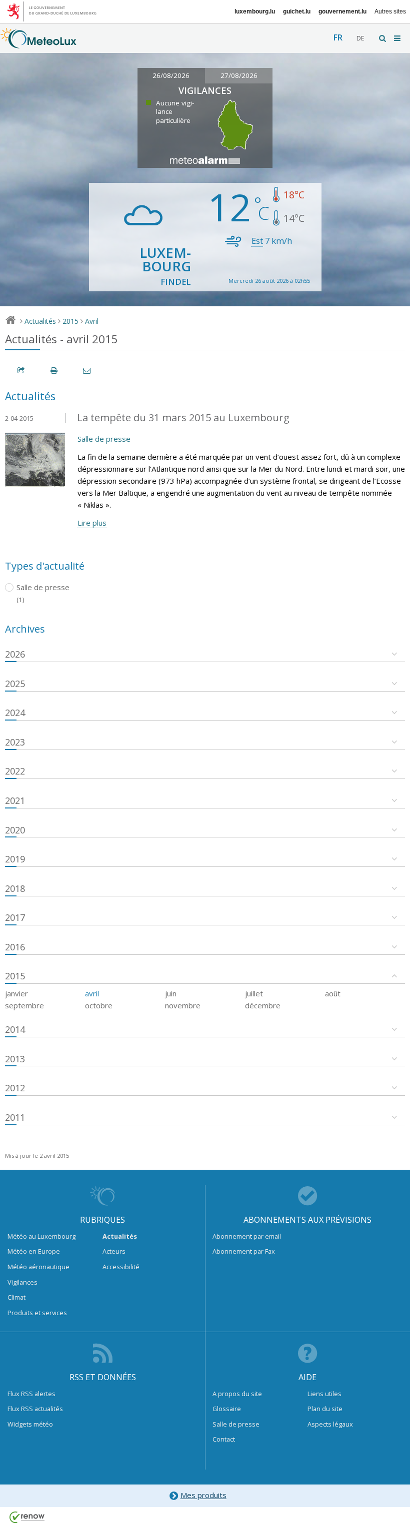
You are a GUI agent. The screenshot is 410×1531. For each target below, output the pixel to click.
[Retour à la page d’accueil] (38, 43)
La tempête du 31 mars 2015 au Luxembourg (183, 417)
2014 (15, 1029)
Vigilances (23, 1282)
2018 (15, 888)
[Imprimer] (54, 370)
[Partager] (21, 370)
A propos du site (237, 1393)
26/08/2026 (171, 75)
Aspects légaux (330, 1424)
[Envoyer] (87, 370)
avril (92, 993)
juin (170, 993)
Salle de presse (104, 439)
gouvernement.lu (342, 11)
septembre (24, 1005)
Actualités (40, 321)
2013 (15, 1059)
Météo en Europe (34, 1251)
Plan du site (325, 1408)
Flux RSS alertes (32, 1393)
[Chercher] (383, 38)
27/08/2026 (239, 75)
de (360, 38)
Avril (91, 321)
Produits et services (37, 1312)
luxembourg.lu (254, 11)
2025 (15, 684)
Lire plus (92, 523)
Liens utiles (325, 1393)
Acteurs (114, 1251)
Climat (17, 1297)
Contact (223, 1439)
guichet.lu (296, 11)
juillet (254, 993)
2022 (15, 771)
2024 (15, 713)
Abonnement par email (246, 1236)
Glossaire (226, 1408)
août (332, 993)
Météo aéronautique (39, 1266)
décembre (262, 1005)
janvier (16, 993)
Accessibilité (121, 1266)
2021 (15, 800)
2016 (15, 947)
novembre (182, 1005)
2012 (15, 1088)
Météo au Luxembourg (42, 1236)
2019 (15, 859)
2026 (15, 654)
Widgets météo (30, 1424)
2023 (15, 742)
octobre (98, 1005)
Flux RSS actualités (35, 1408)
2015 (70, 321)
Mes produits (203, 1495)
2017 (15, 917)
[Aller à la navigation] (398, 38)
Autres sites (390, 11)
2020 (15, 830)
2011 (15, 1117)
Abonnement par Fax (243, 1251)
